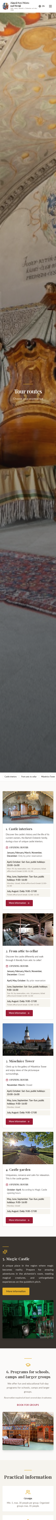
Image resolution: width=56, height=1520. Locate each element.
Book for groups (28, 1405)
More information (17, 903)
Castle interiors (11, 777)
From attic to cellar (29, 777)
